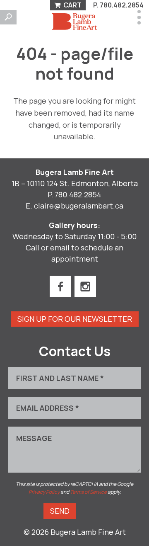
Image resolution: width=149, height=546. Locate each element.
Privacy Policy (44, 491)
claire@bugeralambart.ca (78, 206)
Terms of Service (88, 491)
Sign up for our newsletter (74, 319)
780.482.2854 (122, 5)
